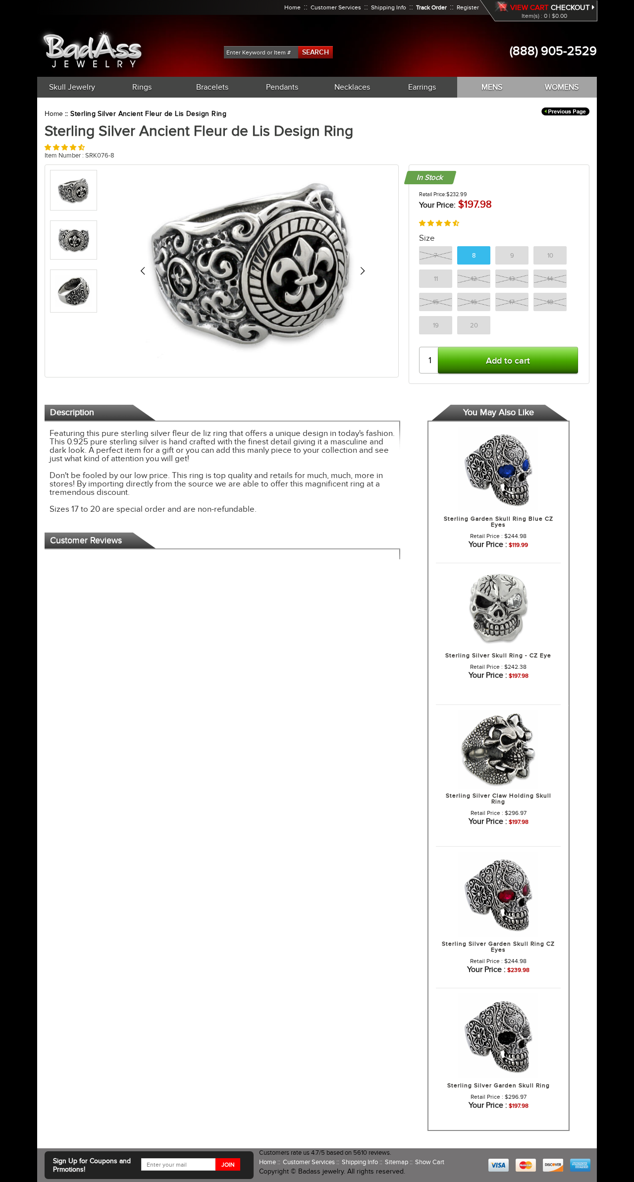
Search (315, 52)
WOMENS (562, 87)
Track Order (431, 7)
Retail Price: (432, 194)
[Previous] (142, 271)
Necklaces (352, 87)
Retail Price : (486, 536)
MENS (491, 87)
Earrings (422, 87)
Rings (142, 87)
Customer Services (336, 7)
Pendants (282, 87)
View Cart (529, 7)
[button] (65, 147)
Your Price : (488, 544)
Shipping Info (388, 7)
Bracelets (212, 87)
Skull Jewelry (72, 87)
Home (292, 7)
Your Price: (437, 205)
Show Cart (429, 1162)
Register (468, 7)
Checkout (571, 7)
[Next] (362, 271)
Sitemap (397, 1162)
